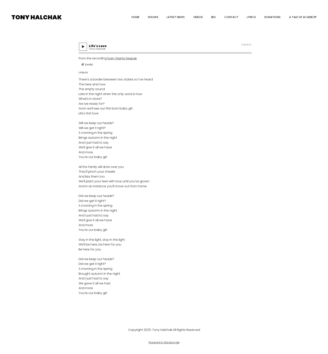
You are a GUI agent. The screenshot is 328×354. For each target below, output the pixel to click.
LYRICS (251, 17)
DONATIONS (272, 17)
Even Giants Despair (122, 58)
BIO (213, 17)
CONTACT (231, 17)
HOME (135, 17)
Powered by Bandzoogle (164, 342)
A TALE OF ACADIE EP (303, 17)
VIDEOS (198, 17)
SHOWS (153, 17)
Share (89, 64)
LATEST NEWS (176, 17)
